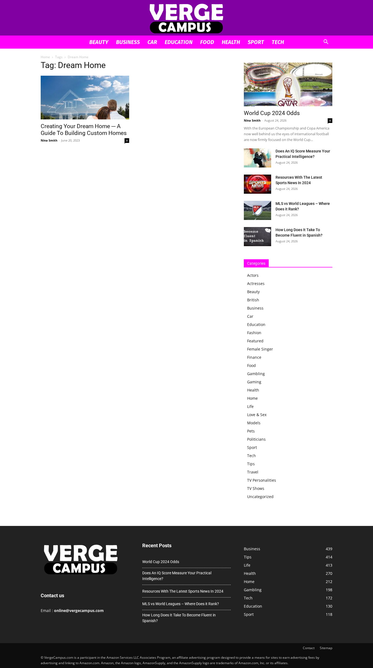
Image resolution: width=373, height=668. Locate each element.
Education (179, 42)
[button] (325, 42)
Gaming (254, 381)
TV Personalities (261, 480)
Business (128, 42)
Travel (252, 472)
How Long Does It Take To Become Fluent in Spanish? (179, 618)
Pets (251, 431)
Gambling (256, 373)
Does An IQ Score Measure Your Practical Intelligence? (176, 576)
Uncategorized (260, 496)
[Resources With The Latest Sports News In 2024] (257, 184)
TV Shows (255, 488)
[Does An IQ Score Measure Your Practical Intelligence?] (257, 157)
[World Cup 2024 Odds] (288, 84)
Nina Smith (49, 140)
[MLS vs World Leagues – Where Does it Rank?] (257, 210)
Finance (254, 357)
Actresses (256, 283)
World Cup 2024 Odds (272, 113)
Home (45, 57)
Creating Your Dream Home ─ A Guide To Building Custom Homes (84, 129)
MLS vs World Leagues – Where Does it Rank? (180, 604)
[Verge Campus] (186, 18)
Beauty (98, 42)
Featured (255, 340)
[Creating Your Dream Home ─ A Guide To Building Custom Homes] (85, 97)
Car (152, 42)
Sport (256, 42)
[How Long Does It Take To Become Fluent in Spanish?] (257, 236)
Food (207, 42)
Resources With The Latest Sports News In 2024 (182, 591)
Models (253, 422)
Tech (278, 42)
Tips (251, 463)
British (253, 299)
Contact (309, 648)
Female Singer (260, 349)
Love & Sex (257, 414)
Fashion (254, 332)
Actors (253, 275)
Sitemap (326, 648)
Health (231, 42)
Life (250, 406)
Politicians (256, 439)
